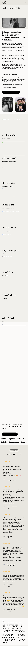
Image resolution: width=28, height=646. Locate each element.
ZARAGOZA (5, 627)
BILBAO (21, 627)
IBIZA (22, 630)
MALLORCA (16, 630)
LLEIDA (12, 628)
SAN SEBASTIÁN (13, 627)
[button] (25, 2)
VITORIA (4, 630)
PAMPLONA (18, 628)
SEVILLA (4, 632)
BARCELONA (5, 628)
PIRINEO (9, 630)
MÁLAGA (9, 632)
